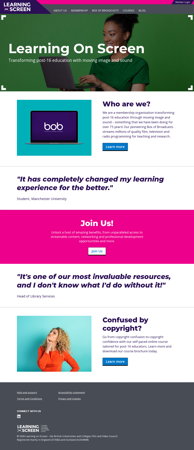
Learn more (115, 146)
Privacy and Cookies (69, 398)
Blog (142, 10)
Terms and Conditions (29, 398)
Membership (79, 10)
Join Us (97, 251)
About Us (60, 10)
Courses (128, 10)
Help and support (27, 392)
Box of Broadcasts (105, 10)
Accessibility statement (71, 392)
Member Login (182, 2)
